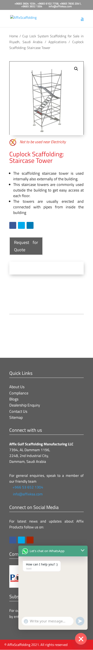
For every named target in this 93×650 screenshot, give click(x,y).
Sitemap (16, 417)
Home (13, 36)
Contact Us (18, 411)
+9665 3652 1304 (31, 6)
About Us (16, 387)
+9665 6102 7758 (47, 3)
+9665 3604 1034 (25, 3)
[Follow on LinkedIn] (30, 225)
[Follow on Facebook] (12, 225)
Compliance (18, 393)
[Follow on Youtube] (30, 540)
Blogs (13, 399)
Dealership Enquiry (24, 405)
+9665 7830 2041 (70, 3)
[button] (76, 69)
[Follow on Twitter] (21, 225)
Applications (57, 41)
